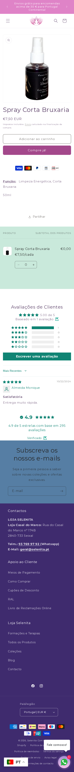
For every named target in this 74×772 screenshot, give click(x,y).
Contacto (15, 669)
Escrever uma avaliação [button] (37, 356)
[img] (12, 382)
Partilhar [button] (39, 216)
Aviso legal (50, 757)
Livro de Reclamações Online (29, 608)
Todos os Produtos (22, 642)
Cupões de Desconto (23, 590)
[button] (8, 20)
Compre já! (37, 150)
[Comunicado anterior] (7, 6)
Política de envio (30, 757)
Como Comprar (19, 581)
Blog (11, 660)
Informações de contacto (38, 763)
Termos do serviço (53, 751)
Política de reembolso (26, 751)
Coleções (15, 651)
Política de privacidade (43, 745)
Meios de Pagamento (24, 572)
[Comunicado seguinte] (66, 6)
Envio (28, 124)
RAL (11, 599)
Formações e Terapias (24, 633)
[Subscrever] (61, 491)
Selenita (32, 740)
